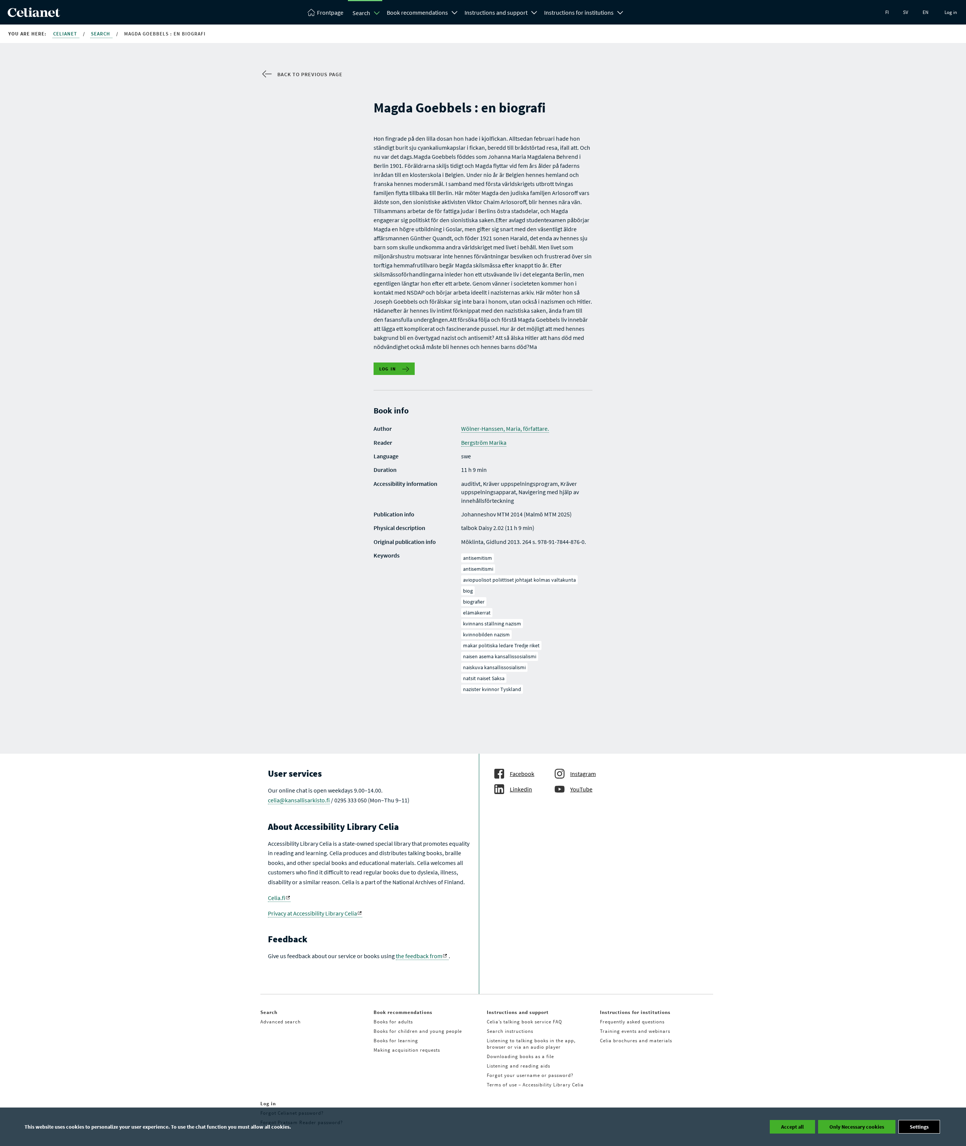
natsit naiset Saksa (484, 678)
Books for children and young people (418, 1031)
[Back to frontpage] (34, 15)
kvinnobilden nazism (486, 634)
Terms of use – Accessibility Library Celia (535, 1084)
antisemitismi (478, 568)
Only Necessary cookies (856, 1126)
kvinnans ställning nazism (492, 623)
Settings (919, 1126)
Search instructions (510, 1031)
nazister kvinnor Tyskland (492, 689)
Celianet (65, 34)
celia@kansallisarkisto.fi (299, 800)
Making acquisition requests (407, 1050)
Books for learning (396, 1040)
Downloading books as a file (520, 1056)
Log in (950, 12)
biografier (474, 601)
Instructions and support (496, 12)
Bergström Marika (483, 442)
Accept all (792, 1126)
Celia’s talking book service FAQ (524, 1021)
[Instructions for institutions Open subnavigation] (620, 11)
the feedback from (419, 956)
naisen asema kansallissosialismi (499, 656)
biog (468, 590)
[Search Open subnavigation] (377, 13)
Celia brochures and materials (636, 1040)
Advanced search (280, 1021)
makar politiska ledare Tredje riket (501, 645)
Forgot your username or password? (530, 1075)
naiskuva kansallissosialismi (494, 667)
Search (361, 13)
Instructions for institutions (579, 12)
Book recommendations (417, 12)
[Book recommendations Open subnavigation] (454, 11)
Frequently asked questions (632, 1021)
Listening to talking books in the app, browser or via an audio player (531, 1043)
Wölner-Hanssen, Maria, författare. (505, 428)
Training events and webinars (635, 1031)
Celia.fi (276, 898)
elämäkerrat (477, 612)
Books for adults (393, 1021)
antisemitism (477, 558)
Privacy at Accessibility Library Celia (312, 913)
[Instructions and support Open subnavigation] (534, 11)
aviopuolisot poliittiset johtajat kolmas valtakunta (519, 579)
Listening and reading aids (518, 1066)
